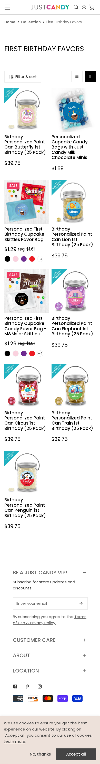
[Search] (76, 7)
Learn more (14, 741)
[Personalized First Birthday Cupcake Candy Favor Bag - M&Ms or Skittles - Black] (7, 353)
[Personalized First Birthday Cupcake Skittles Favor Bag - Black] (7, 259)
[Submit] (81, 603)
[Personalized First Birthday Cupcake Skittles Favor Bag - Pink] (16, 259)
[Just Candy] (50, 7)
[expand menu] (7, 7)
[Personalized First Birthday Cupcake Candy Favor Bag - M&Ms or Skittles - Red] (32, 353)
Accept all (76, 754)
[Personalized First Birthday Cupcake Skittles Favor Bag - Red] (32, 259)
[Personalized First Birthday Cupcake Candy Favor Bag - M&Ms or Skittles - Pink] (16, 353)
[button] (92, 7)
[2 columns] (90, 76)
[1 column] (77, 76)
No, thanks (40, 754)
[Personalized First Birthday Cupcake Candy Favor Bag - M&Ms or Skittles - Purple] (24, 353)
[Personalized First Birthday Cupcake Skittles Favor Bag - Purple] (24, 259)
